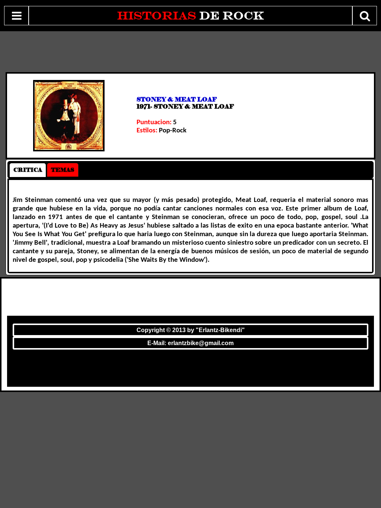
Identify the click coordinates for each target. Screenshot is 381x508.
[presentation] (28, 170)
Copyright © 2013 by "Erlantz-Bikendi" (191, 330)
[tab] (27, 170)
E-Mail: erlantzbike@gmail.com (190, 343)
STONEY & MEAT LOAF (177, 99)
